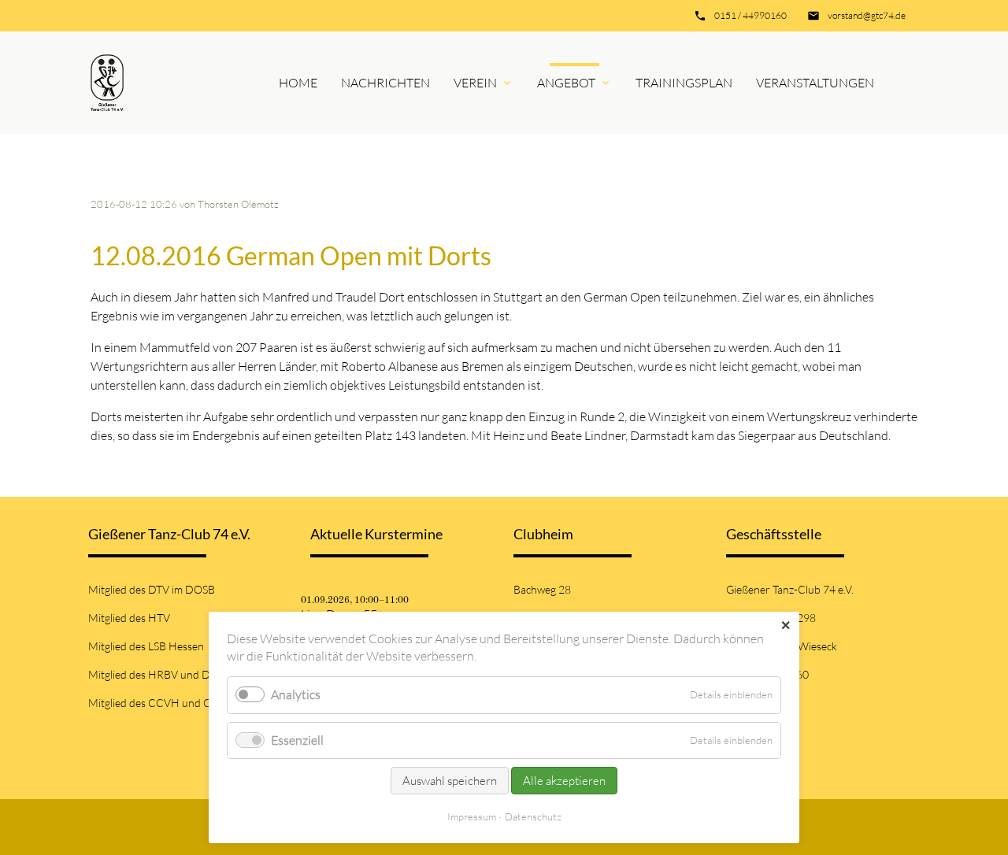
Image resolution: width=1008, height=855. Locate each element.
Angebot (566, 83)
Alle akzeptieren (564, 780)
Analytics (296, 694)
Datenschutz (533, 816)
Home (298, 83)
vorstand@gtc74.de (867, 15)
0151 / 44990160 (750, 15)
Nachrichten (385, 83)
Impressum (471, 816)
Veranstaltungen (815, 83)
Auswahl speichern (449, 780)
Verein (475, 83)
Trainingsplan (684, 83)
